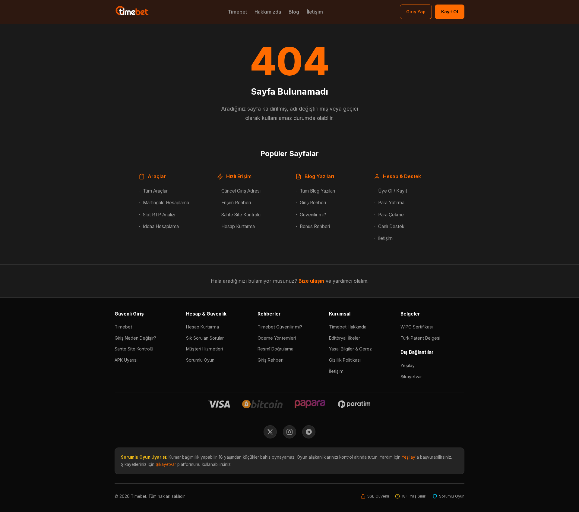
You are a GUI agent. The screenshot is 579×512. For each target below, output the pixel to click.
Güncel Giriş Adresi (241, 191)
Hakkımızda (268, 12)
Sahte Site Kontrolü (241, 215)
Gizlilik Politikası (345, 360)
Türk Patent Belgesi (420, 338)
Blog (294, 12)
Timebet (237, 12)
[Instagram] (289, 431)
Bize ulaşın (311, 281)
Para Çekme (391, 215)
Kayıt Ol (449, 11)
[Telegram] (308, 431)
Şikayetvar (411, 376)
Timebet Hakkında (347, 326)
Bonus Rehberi (315, 226)
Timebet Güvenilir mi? (280, 326)
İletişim (315, 12)
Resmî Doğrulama (275, 348)
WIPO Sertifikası (416, 326)
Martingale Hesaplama (166, 203)
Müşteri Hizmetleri (204, 348)
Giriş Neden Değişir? (135, 338)
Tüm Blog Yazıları (317, 191)
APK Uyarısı (126, 360)
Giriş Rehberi (313, 203)
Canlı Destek (391, 226)
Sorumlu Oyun (200, 360)
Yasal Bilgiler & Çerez (350, 348)
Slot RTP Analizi (159, 215)
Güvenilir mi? (313, 215)
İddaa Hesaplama (161, 226)
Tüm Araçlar (155, 191)
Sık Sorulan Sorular (205, 338)
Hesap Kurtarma (238, 226)
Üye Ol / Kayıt (392, 191)
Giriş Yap (416, 11)
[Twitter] (270, 431)
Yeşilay (407, 365)
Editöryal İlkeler (344, 338)
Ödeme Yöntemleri (277, 338)
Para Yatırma (391, 203)
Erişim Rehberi (236, 203)
